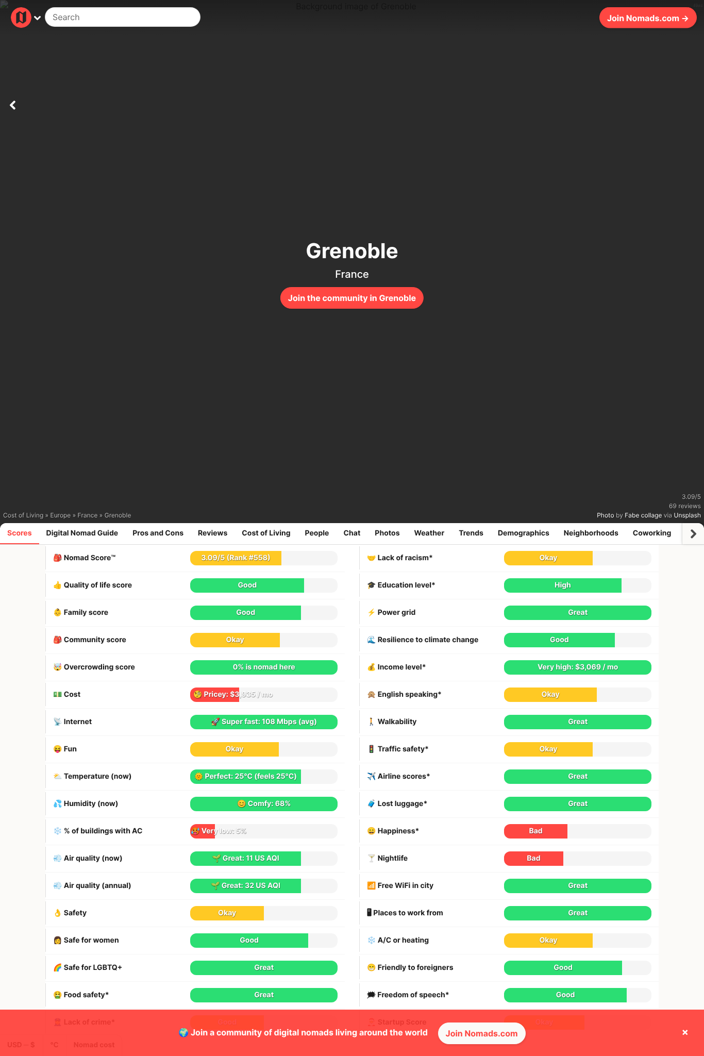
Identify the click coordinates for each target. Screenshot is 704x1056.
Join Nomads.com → (648, 17)
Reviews (212, 533)
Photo (605, 515)
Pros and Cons (157, 533)
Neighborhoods (591, 533)
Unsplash (687, 515)
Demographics (523, 533)
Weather (429, 533)
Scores (19, 533)
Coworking (652, 533)
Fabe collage (643, 515)
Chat (351, 533)
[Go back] (12, 103)
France (352, 274)
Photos (387, 533)
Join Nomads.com (482, 1033)
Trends (471, 533)
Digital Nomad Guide (82, 533)
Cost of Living (266, 533)
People (317, 533)
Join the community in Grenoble (352, 298)
